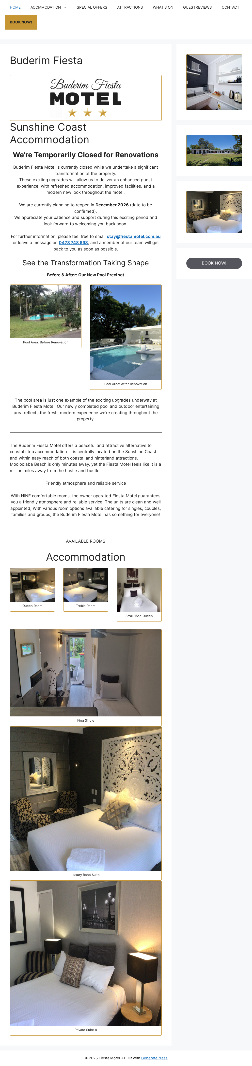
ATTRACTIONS (130, 7)
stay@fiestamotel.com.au (134, 236)
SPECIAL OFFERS (92, 7)
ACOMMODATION (46, 7)
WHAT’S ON (163, 7)
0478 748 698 (73, 242)
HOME (15, 7)
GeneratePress (154, 1058)
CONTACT (230, 7)
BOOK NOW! (21, 22)
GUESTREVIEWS (197, 7)
